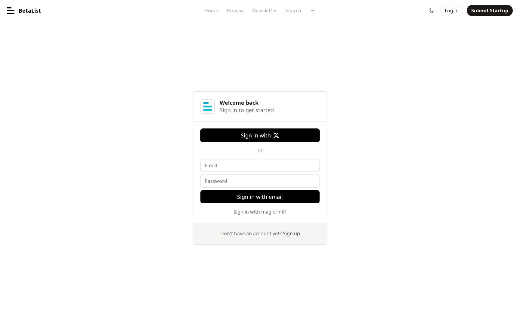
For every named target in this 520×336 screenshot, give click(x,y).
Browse (235, 10)
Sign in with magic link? (260, 211)
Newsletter (264, 10)
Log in (452, 10)
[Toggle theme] (431, 10)
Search (293, 10)
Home (211, 10)
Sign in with (256, 135)
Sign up (291, 233)
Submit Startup (489, 10)
